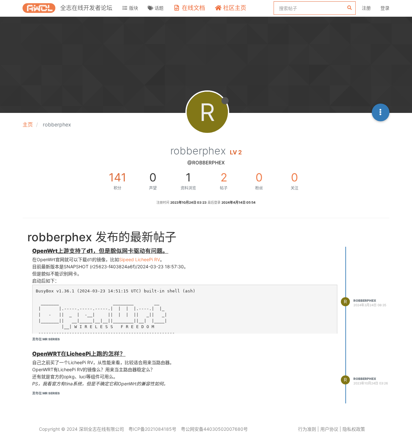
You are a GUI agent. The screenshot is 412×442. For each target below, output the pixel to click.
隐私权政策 (353, 429)
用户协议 (329, 429)
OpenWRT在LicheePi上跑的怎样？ (79, 353)
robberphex (364, 300)
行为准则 (307, 429)
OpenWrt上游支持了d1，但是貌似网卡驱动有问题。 (100, 250)
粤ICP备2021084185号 (152, 429)
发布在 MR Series (46, 339)
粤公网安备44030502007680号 (214, 429)
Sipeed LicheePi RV (139, 259)
